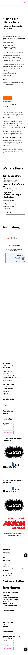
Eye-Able (15, 533)
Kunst (10, 180)
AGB (4, 624)
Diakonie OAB (6, 393)
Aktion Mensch (16, 535)
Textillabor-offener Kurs (12, 177)
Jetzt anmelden (7, 98)
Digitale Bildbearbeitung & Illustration (12, 194)
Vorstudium (9, 198)
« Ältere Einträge (6, 208)
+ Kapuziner (13, 181)
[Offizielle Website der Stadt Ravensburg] (11, 468)
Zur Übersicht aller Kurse (15, 213)
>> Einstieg (14, 180)
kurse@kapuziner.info (8, 553)
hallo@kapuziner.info (8, 559)
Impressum (5, 413)
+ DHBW (12, 200)
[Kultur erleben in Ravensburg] (14, 460)
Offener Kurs (5, 180)
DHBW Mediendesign (8, 388)
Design (4, 198)
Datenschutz (6, 415)
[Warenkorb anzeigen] (23, 3)
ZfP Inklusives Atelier (8, 390)
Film (5, 202)
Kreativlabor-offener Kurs (13, 185)
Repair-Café (6, 391)
